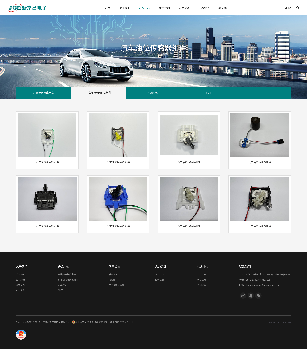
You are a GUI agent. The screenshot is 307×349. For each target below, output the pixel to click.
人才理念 (159, 274)
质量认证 (113, 274)
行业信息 (201, 279)
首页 (107, 8)
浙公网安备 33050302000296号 (91, 322)
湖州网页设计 (274, 322)
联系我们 (223, 8)
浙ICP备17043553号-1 (121, 322)
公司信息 (201, 274)
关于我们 (124, 8)
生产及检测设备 (116, 284)
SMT (208, 92)
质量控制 (164, 8)
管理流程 (113, 279)
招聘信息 (159, 279)
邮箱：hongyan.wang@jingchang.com (259, 284)
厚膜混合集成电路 (43, 92)
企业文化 (20, 290)
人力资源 (184, 8)
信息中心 (204, 8)
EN (290, 8)
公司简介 (20, 274)
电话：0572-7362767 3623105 (254, 279)
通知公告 (201, 284)
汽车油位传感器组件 (98, 92)
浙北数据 (287, 322)
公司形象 (20, 279)
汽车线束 (153, 92)
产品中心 (144, 8)
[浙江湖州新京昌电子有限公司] (29, 8)
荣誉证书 (20, 284)
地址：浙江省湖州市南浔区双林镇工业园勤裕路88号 (265, 274)
